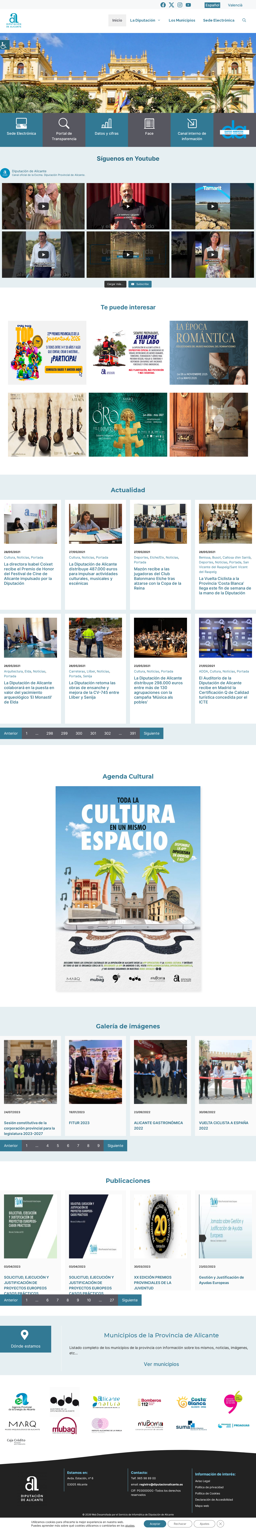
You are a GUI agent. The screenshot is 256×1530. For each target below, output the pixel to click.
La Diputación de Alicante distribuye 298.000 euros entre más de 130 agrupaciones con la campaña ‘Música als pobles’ (158, 690)
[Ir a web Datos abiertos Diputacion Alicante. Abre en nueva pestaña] (234, 130)
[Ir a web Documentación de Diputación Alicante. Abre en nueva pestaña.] (106, 130)
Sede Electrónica (218, 20)
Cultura (9, 557)
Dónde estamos (25, 1346)
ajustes (129, 1525)
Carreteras (77, 671)
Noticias (23, 557)
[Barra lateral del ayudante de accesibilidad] (5, 45)
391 (133, 733)
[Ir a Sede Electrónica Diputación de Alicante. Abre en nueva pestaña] (21, 130)
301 (93, 733)
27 (112, 1300)
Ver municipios (161, 1364)
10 (89, 1300)
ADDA (203, 671)
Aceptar (155, 1523)
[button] (244, 20)
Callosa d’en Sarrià (237, 557)
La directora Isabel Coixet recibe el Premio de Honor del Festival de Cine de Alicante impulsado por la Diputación (29, 574)
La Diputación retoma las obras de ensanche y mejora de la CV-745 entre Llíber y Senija (94, 690)
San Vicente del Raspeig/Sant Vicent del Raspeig (224, 567)
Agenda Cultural (128, 776)
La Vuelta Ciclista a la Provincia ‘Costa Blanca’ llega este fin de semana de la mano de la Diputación (225, 585)
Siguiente (151, 733)
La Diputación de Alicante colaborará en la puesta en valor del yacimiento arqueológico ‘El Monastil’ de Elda (29, 692)
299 (64, 733)
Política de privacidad (209, 1487)
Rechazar (180, 1523)
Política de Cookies (207, 1493)
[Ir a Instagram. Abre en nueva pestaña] (180, 5)
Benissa (204, 557)
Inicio (117, 20)
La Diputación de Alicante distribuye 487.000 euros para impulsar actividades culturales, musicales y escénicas (93, 574)
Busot (216, 557)
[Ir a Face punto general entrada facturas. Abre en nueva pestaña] (149, 130)
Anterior (11, 733)
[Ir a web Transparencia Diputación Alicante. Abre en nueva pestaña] (64, 130)
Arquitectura (13, 671)
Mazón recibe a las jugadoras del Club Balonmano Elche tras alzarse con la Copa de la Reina (157, 579)
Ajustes (204, 1523)
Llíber (91, 671)
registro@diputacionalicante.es (161, 1484)
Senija (87, 676)
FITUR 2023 (79, 1123)
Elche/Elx (157, 557)
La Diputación (142, 20)
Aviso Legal (202, 1481)
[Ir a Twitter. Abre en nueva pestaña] (171, 5)
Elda (28, 671)
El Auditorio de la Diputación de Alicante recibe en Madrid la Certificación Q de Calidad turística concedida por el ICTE (224, 690)
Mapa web (202, 1505)
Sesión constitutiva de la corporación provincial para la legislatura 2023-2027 (29, 1128)
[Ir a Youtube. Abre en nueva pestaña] (188, 5)
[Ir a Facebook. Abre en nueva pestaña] (163, 5)
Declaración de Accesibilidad (214, 1499)
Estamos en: (77, 1473)
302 (107, 733)
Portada (37, 557)
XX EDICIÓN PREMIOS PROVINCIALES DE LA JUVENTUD (153, 1282)
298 (49, 733)
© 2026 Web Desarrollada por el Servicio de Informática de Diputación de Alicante (128, 1514)
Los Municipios (182, 20)
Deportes (141, 557)
